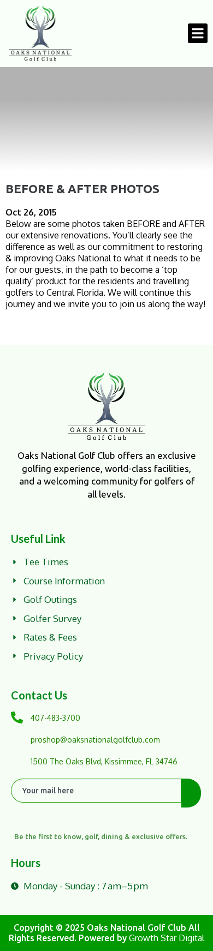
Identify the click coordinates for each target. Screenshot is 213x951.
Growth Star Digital (166, 937)
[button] (198, 33)
